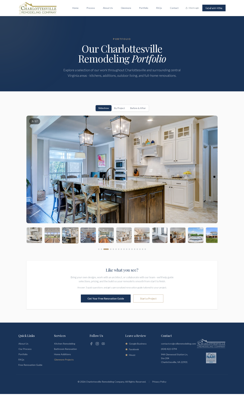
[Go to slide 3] (106, 249)
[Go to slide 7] (118, 249)
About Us (108, 7)
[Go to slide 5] (113, 249)
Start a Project (148, 298)
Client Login (194, 8)
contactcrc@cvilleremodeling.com (178, 343)
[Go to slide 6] (116, 249)
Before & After (138, 108)
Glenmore (126, 7)
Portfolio (143, 7)
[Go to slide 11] (129, 249)
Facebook (134, 349)
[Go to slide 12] (132, 249)
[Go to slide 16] (142, 249)
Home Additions (62, 354)
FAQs (159, 7)
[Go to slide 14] (137, 249)
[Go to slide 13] (134, 249)
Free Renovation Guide (30, 364)
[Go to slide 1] (98, 249)
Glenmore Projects (64, 359)
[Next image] (211, 169)
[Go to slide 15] (140, 249)
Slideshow (103, 108)
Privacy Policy (159, 381)
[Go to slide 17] (145, 249)
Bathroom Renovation (65, 348)
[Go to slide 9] (124, 249)
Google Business (138, 343)
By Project (119, 108)
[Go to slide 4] (110, 249)
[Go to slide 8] (121, 249)
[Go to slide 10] (126, 249)
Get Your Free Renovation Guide (105, 298)
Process (90, 7)
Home (75, 7)
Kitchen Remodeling (64, 343)
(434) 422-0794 (214, 7)
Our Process (25, 348)
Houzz (132, 354)
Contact (174, 7)
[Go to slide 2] (101, 249)
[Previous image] (33, 169)
